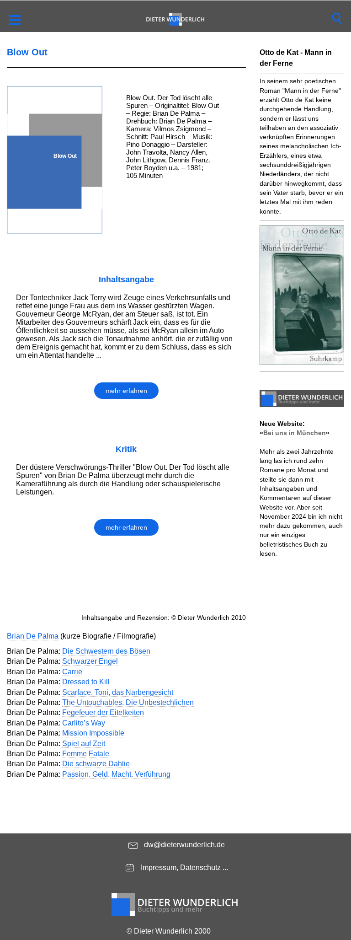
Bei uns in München (294, 432)
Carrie (72, 672)
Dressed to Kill (86, 682)
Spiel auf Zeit (83, 743)
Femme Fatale (85, 753)
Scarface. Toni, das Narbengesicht (117, 692)
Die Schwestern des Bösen (106, 651)
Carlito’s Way (83, 723)
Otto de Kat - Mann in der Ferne (296, 57)
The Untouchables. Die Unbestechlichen (128, 702)
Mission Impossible (93, 733)
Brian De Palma (32, 636)
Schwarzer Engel (90, 661)
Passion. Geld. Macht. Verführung (116, 774)
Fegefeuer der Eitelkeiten (103, 712)
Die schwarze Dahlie (96, 764)
